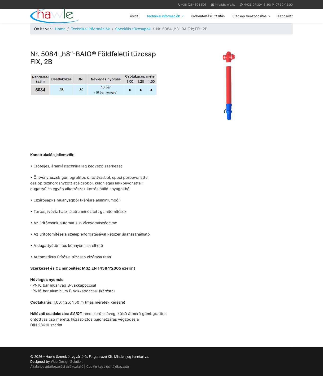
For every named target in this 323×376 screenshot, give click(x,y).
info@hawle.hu (225, 4)
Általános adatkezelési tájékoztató (57, 366)
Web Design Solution (67, 361)
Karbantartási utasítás (208, 16)
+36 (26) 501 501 (193, 4)
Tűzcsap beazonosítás (249, 16)
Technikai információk (163, 16)
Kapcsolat (285, 16)
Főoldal (133, 16)
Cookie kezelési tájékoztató (107, 366)
